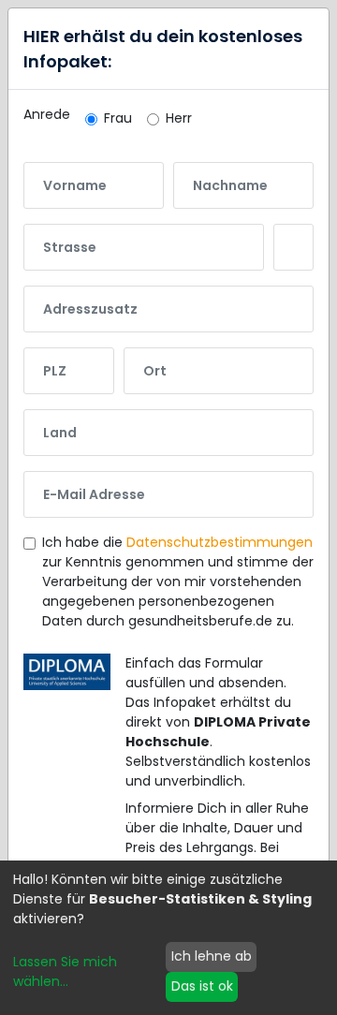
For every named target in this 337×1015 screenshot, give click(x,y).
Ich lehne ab (211, 956)
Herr (179, 118)
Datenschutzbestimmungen (219, 542)
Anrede (46, 114)
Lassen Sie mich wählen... (65, 971)
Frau (118, 118)
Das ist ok (202, 986)
